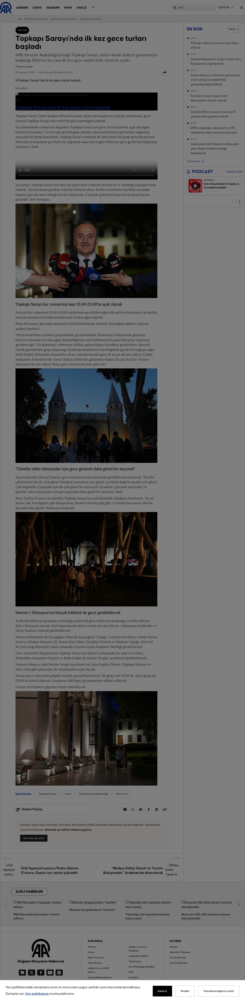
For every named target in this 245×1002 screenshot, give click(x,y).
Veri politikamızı (37, 993)
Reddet (185, 991)
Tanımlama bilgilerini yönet (218, 991)
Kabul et (162, 991)
